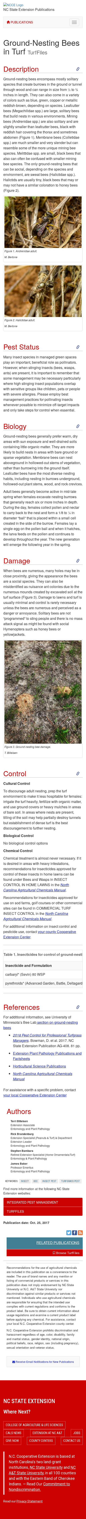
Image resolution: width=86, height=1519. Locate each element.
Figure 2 (10, 190)
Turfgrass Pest (70, 1181)
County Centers (41, 1441)
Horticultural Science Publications (39, 1066)
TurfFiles (37, 52)
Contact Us (71, 1441)
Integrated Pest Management (32, 1202)
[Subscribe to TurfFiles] (80, 1232)
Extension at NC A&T (47, 1433)
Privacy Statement (30, 1501)
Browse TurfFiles (67, 1253)
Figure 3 (29, 597)
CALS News (13, 1433)
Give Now (12, 1441)
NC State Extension (29, 1401)
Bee (36, 1181)
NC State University (46, 1467)
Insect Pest (49, 1181)
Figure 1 (26, 137)
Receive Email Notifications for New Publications (44, 1361)
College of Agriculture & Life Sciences (34, 1425)
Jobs (76, 1433)
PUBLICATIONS (21, 22)
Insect (25, 1181)
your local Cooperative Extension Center (35, 1095)
